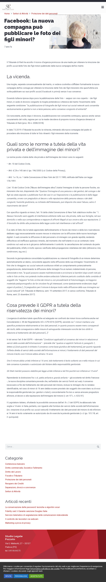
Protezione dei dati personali (18, 479)
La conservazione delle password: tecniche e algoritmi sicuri (32, 507)
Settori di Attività (12, 491)
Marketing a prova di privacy (18, 523)
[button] (103, 7)
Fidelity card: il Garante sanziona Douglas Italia (26, 511)
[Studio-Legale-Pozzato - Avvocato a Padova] (8, 7)
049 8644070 (14, 550)
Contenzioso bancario (15, 464)
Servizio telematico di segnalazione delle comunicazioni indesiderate (36, 515)
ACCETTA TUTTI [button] (36, 576)
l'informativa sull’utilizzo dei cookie (45, 569)
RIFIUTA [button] (8, 576)
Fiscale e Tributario (13, 475)
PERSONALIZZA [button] (21, 576)
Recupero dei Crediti (14, 483)
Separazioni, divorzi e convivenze (20, 487)
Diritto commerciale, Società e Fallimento (23, 468)
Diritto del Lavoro (13, 472)
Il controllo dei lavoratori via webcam (21, 519)
